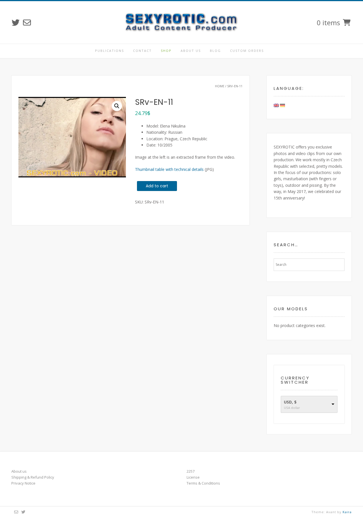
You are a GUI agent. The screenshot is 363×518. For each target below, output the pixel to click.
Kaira (347, 512)
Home (219, 86)
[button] (117, 106)
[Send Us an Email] (27, 22)
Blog (215, 50)
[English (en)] (276, 105)
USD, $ (290, 402)
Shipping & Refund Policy (32, 477)
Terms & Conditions (203, 483)
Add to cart (157, 186)
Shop (166, 50)
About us (191, 50)
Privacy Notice (23, 483)
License (193, 477)
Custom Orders (247, 50)
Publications (109, 50)
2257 (191, 471)
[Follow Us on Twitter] (15, 22)
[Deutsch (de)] (282, 105)
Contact (142, 50)
